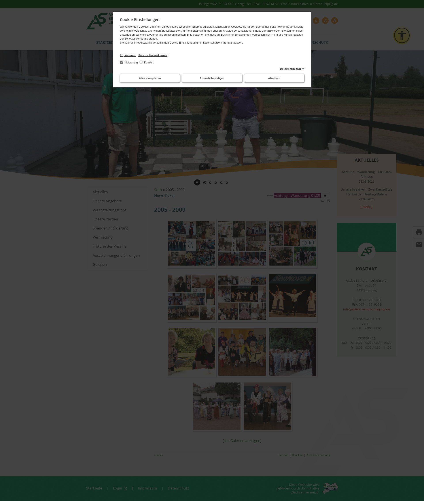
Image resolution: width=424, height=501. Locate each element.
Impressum (128, 55)
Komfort (148, 62)
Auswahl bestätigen (212, 78)
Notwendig (131, 62)
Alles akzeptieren (150, 78)
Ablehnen (274, 78)
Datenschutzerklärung (153, 55)
